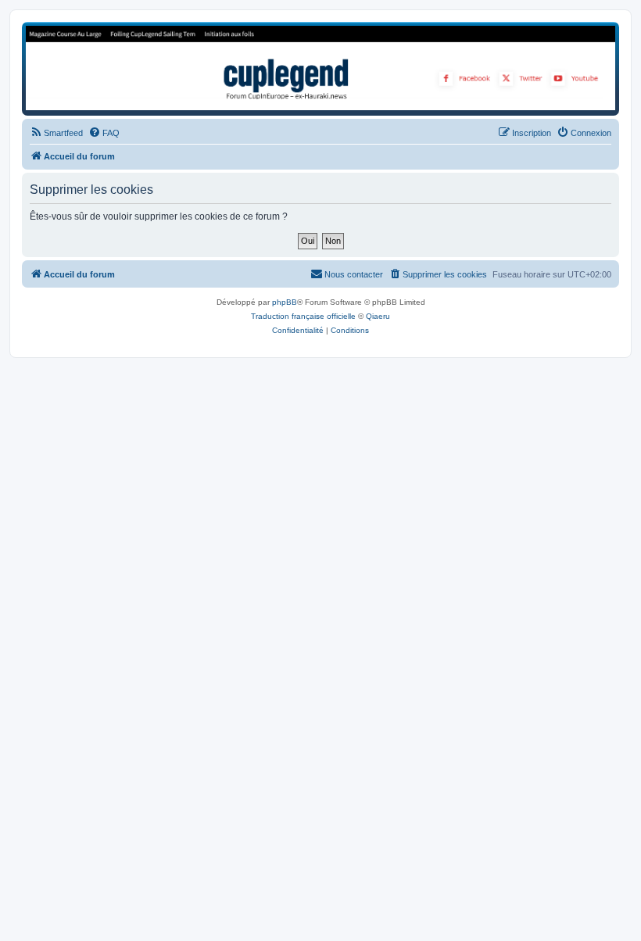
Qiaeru (378, 316)
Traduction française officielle (303, 316)
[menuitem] (56, 132)
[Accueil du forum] (320, 68)
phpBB (284, 302)
